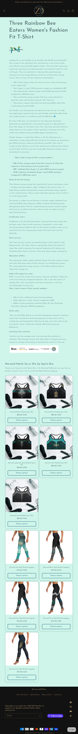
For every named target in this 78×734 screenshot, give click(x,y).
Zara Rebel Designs (35, 732)
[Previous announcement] (4, 2)
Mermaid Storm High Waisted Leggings (56, 618)
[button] (4, 11)
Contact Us (58, 695)
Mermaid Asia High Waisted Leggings (21, 567)
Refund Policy (35, 695)
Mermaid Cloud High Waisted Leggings (22, 618)
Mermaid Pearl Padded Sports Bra (56, 412)
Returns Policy (47, 695)
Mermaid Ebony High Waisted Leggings (56, 567)
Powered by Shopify (47, 732)
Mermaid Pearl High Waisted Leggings (22, 669)
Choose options (22, 420)
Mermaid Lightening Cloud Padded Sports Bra (22, 463)
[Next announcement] (74, 2)
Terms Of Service (22, 695)
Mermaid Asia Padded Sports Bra (56, 463)
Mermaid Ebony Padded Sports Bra (22, 412)
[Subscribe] (39, 715)
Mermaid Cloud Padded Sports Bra (22, 515)
